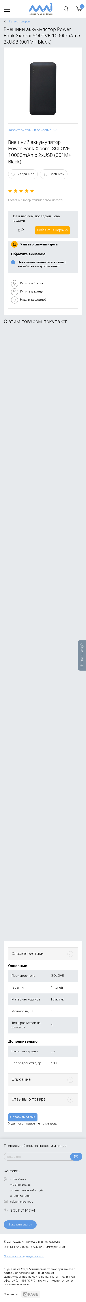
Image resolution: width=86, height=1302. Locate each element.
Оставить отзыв (23, 1117)
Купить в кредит (32, 291)
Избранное (26, 174)
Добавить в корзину (52, 230)
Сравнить (57, 174)
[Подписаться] (76, 1157)
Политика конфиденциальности (23, 1256)
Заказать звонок (20, 1224)
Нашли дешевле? (33, 300)
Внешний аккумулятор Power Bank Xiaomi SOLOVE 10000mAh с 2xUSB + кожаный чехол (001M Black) (39, 723)
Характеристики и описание (30, 130)
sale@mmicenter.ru (21, 1201)
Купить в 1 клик (32, 283)
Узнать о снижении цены (39, 244)
